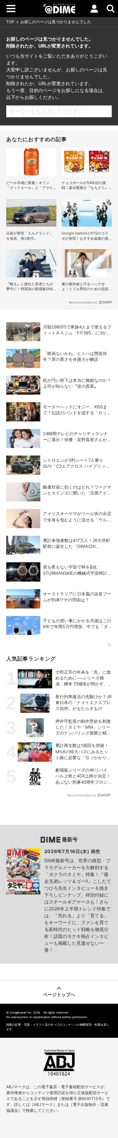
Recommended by (83, 302)
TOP (10, 21)
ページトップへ (59, 994)
